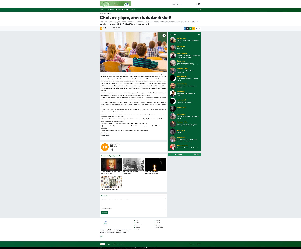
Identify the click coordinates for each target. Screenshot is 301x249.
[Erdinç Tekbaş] (173, 40)
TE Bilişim (199, 244)
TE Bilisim (113, 146)
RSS (103, 244)
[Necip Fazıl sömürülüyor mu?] (111, 182)
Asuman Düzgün (182, 76)
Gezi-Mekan (159, 225)
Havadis (138, 227)
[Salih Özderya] (173, 108)
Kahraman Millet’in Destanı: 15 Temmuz (186, 94)
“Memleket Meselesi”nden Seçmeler (188, 148)
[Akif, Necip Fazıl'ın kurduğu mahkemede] (133, 164)
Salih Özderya (181, 107)
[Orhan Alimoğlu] (173, 146)
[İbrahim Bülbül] (173, 86)
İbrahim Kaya (181, 91)
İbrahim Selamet (182, 68)
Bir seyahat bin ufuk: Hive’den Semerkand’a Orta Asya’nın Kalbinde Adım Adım (188, 64)
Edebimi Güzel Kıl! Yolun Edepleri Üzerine (186, 86)
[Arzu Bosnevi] (173, 101)
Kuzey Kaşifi (181, 46)
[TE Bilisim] (105, 147)
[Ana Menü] (200, 9)
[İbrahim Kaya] (173, 93)
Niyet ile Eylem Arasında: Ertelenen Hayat (187, 79)
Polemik (118, 9)
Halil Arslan (181, 130)
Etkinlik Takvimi (159, 227)
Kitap (101, 9)
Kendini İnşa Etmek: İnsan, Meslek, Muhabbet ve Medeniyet (187, 140)
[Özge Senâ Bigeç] (173, 55)
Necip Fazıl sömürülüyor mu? (109, 189)
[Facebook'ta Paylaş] (185, 28)
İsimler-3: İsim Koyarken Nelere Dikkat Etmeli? (188, 41)
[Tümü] (199, 34)
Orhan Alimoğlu (182, 145)
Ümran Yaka (181, 61)
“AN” (178, 109)
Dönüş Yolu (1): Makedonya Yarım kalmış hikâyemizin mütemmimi (188, 56)
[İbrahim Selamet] (173, 70)
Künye (137, 229)
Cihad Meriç (181, 137)
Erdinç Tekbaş (181, 38)
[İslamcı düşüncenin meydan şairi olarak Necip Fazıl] (111, 164)
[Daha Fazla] (193, 28)
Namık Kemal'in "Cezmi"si (185, 102)
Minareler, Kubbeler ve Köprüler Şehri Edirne (188, 117)
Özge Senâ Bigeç (182, 53)
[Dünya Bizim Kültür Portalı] (115, 3)
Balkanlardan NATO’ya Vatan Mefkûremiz (185, 71)
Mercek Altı (125, 9)
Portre (112, 9)
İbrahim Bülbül (182, 84)
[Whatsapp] (101, 236)
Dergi (137, 225)
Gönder (104, 212)
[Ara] (198, 9)
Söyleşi (107, 9)
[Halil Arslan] (173, 131)
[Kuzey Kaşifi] (173, 47)
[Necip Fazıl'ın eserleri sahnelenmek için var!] (155, 164)
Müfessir (179, 132)
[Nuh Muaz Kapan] (173, 124)
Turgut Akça (181, 114)
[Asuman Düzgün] (173, 78)
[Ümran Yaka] (173, 63)
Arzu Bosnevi (181, 100)
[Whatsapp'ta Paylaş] (190, 28)
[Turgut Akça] (173, 116)
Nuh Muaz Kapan (182, 122)
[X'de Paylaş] (187, 28)
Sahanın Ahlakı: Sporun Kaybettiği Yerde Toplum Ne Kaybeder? (187, 124)
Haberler (102, 13)
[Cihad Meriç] (173, 139)
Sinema (133, 9)
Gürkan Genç (181, 49)
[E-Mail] (111, 149)
